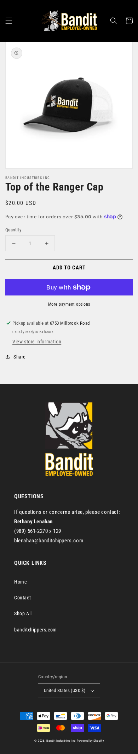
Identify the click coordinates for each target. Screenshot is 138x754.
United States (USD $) (64, 690)
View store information (36, 341)
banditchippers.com (35, 630)
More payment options (69, 304)
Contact (22, 597)
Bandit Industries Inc (61, 740)
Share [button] (19, 357)
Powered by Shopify (90, 740)
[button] (9, 21)
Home (20, 582)
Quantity (13, 229)
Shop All (23, 613)
